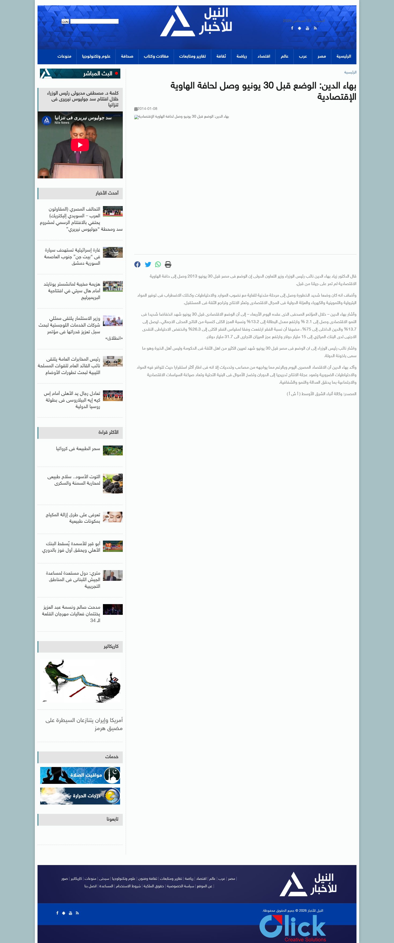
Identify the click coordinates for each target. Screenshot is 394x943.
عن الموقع (204, 886)
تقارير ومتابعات (192, 56)
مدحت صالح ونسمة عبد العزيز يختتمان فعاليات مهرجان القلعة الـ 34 (71, 614)
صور (64, 879)
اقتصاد (264, 56)
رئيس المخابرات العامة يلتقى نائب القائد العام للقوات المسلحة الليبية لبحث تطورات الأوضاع (69, 366)
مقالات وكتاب (156, 56)
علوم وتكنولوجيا (96, 56)
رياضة (242, 56)
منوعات (64, 56)
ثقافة (221, 56)
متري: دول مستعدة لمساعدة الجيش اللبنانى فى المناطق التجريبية (73, 580)
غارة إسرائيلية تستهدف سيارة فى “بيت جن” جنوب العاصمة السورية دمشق (72, 257)
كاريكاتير (111, 647)
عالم (284, 56)
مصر (322, 56)
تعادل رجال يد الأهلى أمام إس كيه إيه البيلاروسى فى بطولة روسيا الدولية (72, 400)
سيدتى (104, 879)
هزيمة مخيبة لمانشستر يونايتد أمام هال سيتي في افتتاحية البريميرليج (72, 291)
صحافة (127, 56)
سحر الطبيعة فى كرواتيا (78, 449)
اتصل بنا (90, 886)
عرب (303, 56)
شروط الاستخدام (128, 886)
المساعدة (106, 886)
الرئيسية (344, 56)
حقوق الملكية (154, 886)
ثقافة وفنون (147, 879)
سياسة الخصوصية (180, 886)
